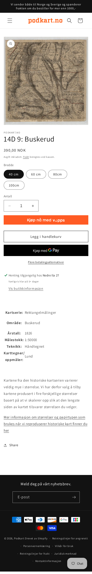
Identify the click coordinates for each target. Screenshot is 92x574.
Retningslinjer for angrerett (70, 538)
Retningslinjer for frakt (35, 553)
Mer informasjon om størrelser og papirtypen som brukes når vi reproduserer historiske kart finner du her (45, 424)
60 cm (36, 174)
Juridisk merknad (65, 553)
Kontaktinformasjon (48, 561)
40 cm (14, 174)
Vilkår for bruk (64, 546)
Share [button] (13, 445)
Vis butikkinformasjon (26, 288)
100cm (14, 185)
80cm (57, 174)
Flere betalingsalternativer (46, 262)
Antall (8, 196)
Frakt (26, 156)
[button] (9, 20)
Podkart (19, 538)
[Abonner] (74, 497)
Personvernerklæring (36, 546)
